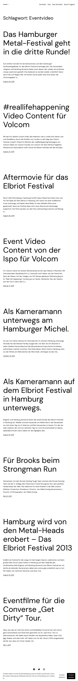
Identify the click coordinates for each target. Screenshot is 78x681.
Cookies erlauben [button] (71, 676)
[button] (5, 678)
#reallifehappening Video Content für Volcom (36, 116)
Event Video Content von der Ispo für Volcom (32, 250)
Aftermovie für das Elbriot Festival (35, 181)
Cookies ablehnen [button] (62, 676)
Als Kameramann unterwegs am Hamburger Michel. (36, 320)
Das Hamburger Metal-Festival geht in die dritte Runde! (36, 43)
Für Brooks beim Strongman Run (31, 464)
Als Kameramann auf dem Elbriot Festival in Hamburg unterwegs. (39, 394)
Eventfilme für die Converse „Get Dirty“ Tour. (34, 609)
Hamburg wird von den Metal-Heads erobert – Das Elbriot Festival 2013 (37, 534)
